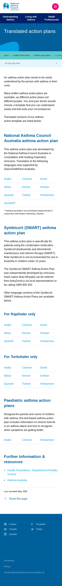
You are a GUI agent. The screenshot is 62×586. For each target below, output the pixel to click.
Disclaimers (9, 560)
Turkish (26, 195)
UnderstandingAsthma (10, 18)
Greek (43, 178)
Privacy (7, 566)
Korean (26, 187)
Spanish (9, 195)
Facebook (40, 524)
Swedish (9, 203)
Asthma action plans (42, 55)
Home (6, 55)
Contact (12, 524)
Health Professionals (21, 55)
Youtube (13, 529)
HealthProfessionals (52, 18)
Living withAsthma (31, 18)
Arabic (8, 178)
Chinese (27, 178)
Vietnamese (47, 195)
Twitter (39, 529)
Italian (7, 187)
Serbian (44, 187)
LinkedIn (13, 534)
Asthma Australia (17, 480)
